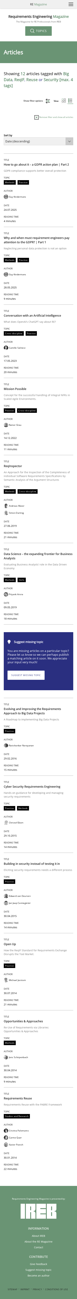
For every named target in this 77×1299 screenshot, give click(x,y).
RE (38, 4)
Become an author (39, 1275)
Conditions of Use (56, 1289)
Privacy (37, 1289)
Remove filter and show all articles (56, 117)
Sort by (8, 135)
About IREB (38, 1236)
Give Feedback (38, 1264)
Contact (38, 1247)
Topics (41, 31)
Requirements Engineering (38, 18)
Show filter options (33, 100)
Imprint (25, 1289)
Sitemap (12, 1289)
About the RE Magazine (38, 1241)
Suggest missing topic (26, 675)
